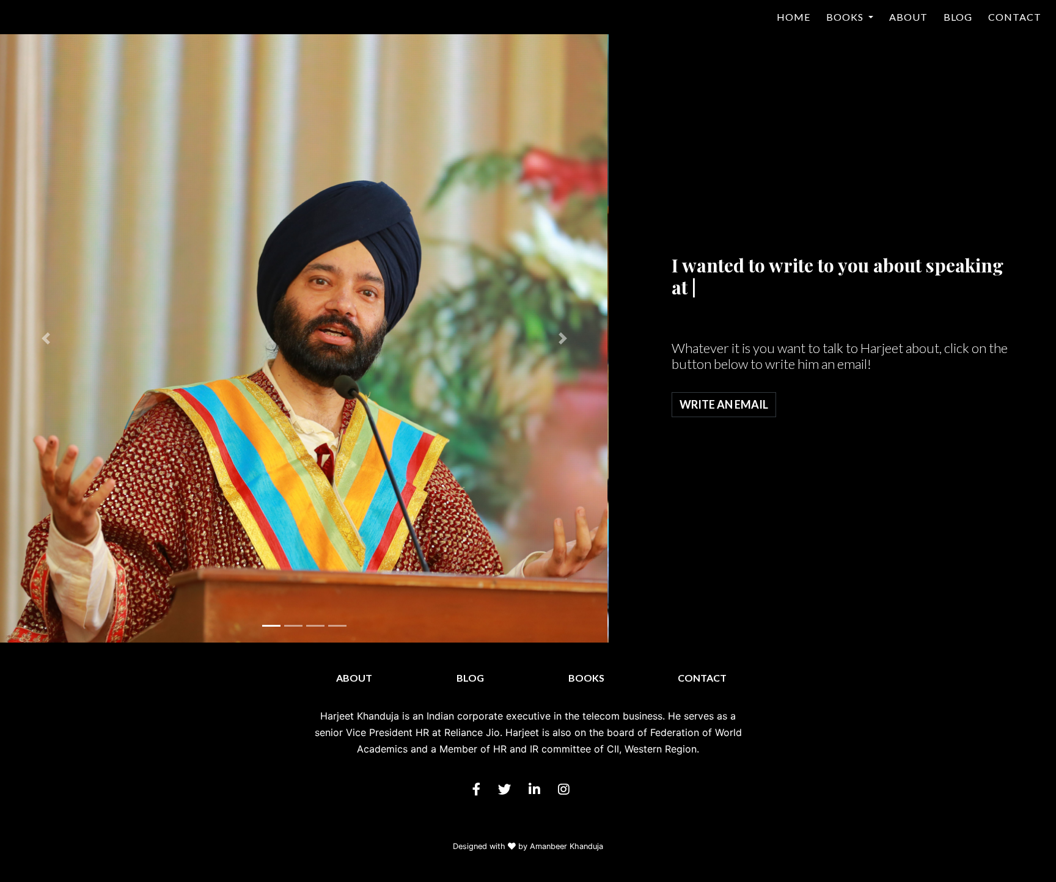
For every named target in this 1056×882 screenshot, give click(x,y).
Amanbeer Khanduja (566, 846)
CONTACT (1014, 17)
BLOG (958, 17)
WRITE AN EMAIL (724, 404)
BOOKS (586, 677)
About (354, 677)
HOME (793, 17)
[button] (45, 338)
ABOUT (908, 17)
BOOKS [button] (846, 17)
